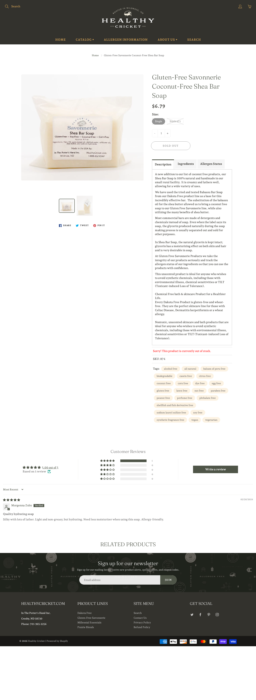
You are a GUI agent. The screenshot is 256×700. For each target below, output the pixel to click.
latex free (181, 390)
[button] (107, 460)
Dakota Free (84, 612)
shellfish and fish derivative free (175, 405)
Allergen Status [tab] (211, 164)
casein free (186, 376)
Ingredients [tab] (186, 164)
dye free (200, 383)
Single (158, 121)
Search (194, 39)
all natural (190, 368)
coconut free (164, 383)
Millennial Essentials (89, 622)
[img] (11, 500)
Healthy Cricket (36, 641)
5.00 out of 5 (50, 467)
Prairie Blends (85, 627)
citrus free (205, 376)
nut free (199, 390)
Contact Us (140, 617)
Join (168, 579)
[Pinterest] (208, 614)
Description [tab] (163, 164)
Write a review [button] (215, 469)
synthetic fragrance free (170, 419)
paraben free (218, 390)
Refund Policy (142, 627)
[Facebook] (200, 614)
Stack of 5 (175, 121)
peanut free (163, 398)
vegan (194, 419)
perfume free (184, 398)
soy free (197, 412)
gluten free (163, 390)
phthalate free (207, 398)
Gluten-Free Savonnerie (91, 617)
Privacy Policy (142, 622)
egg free (216, 383)
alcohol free (170, 368)
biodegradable (164, 376)
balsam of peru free (214, 368)
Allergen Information (126, 39)
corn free (183, 383)
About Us (167, 39)
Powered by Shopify (57, 641)
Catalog (84, 39)
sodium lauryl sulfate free (171, 412)
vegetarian (211, 419)
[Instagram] (217, 614)
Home (60, 39)
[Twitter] (192, 614)
